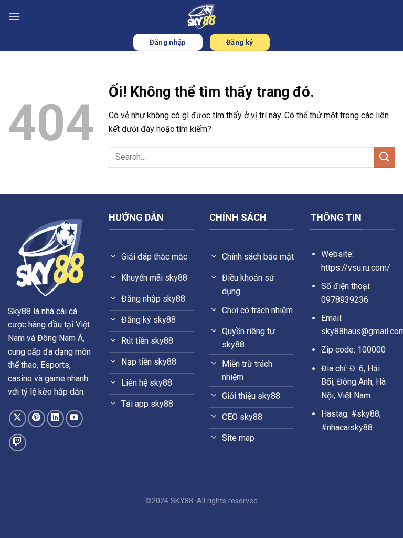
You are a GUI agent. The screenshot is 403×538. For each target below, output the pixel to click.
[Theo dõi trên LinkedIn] (55, 418)
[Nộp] (384, 157)
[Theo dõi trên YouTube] (74, 418)
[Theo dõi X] (17, 418)
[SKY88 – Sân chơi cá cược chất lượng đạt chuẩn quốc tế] (201, 16)
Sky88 (19, 311)
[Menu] (14, 16)
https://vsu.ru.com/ (355, 268)
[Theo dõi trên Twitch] (17, 442)
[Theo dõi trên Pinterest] (36, 418)
